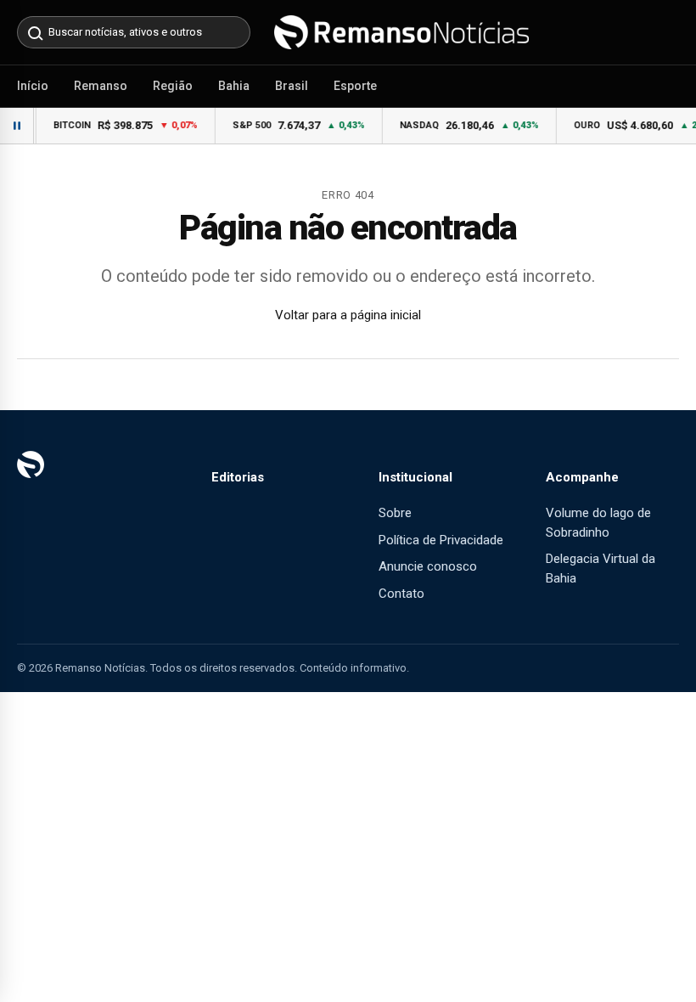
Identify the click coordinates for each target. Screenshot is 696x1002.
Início (32, 86)
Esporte (355, 86)
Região (173, 86)
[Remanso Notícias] (401, 32)
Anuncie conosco (428, 566)
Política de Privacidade (441, 540)
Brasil (291, 86)
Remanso (100, 86)
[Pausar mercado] (17, 126)
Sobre (395, 513)
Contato (401, 593)
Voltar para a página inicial (348, 315)
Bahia (234, 86)
